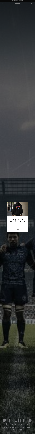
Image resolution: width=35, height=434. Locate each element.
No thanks (18, 229)
